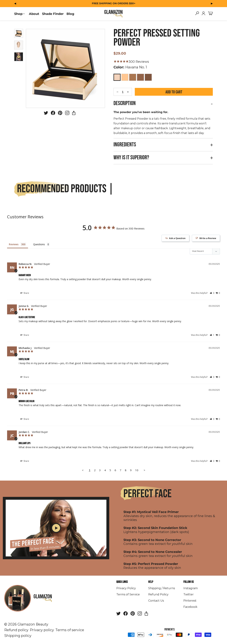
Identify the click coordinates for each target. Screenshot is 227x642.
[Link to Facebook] (53, 114)
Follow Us (188, 582)
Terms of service (69, 630)
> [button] (144, 470)
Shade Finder (53, 14)
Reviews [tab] (13, 244)
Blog (70, 14)
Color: (130, 67)
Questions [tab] (39, 244)
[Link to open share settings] (73, 114)
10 (136, 470)
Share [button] (26, 293)
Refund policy (16, 630)
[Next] (212, 3)
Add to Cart (173, 92)
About (34, 14)
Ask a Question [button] (177, 238)
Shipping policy (17, 635)
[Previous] (15, 3)
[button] (212, 293)
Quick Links (122, 582)
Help (150, 582)
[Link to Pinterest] (60, 114)
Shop (18, 14)
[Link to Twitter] (46, 114)
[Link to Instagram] (67, 114)
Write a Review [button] (207, 238)
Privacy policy (42, 630)
